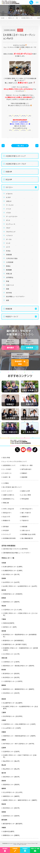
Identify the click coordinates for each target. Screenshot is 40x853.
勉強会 (8, 266)
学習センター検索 (27, 465)
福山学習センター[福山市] (11, 761)
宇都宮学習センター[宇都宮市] (13, 594)
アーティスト (10, 205)
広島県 (4, 748)
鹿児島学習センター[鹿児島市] (13, 824)
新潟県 (4, 670)
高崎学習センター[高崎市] (11, 602)
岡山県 (4, 765)
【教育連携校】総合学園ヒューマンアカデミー (17, 553)
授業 (7, 289)
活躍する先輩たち (8, 495)
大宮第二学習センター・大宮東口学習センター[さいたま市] (20, 614)
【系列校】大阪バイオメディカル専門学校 (15, 549)
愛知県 (4, 699)
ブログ (8, 228)
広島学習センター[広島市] (11, 751)
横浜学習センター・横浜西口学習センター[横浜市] (18, 666)
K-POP (8, 197)
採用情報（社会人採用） (29, 534)
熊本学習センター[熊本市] (11, 808)
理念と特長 (6, 458)
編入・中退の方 (26, 513)
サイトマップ (7, 534)
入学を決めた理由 (11, 258)
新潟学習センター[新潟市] (11, 673)
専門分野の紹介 (27, 469)
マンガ (8, 243)
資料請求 (10, 347)
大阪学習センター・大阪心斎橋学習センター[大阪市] (19, 724)
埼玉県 (4, 606)
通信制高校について (9, 465)
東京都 (4, 631)
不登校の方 (25, 520)
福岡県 (4, 788)
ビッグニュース (10, 224)
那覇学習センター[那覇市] (11, 835)
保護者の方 (25, 517)
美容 (7, 300)
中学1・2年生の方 (8, 509)
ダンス (8, 220)
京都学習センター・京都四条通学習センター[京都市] (19, 736)
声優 (7, 281)
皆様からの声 (26, 491)
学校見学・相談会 (20, 362)
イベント (8, 209)
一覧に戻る (20, 145)
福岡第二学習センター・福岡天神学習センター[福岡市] (20, 800)
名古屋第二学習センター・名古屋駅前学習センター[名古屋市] (20, 707)
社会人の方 (6, 517)
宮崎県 (4, 812)
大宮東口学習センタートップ (16, 156)
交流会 (8, 251)
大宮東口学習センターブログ (16, 164)
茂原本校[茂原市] (8, 623)
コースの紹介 (7, 469)
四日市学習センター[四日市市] (13, 716)
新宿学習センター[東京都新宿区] (13, 640)
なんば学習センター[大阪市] (12, 728)
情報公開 (6, 503)
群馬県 (4, 598)
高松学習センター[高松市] (11, 777)
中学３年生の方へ (27, 509)
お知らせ (8, 201)
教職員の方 (6, 520)
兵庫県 (4, 740)
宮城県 (4, 578)
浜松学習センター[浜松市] (11, 693)
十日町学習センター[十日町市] (13, 681)
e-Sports (9, 194)
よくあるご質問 (26, 495)
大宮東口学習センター (27, 18)
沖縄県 (4, 827)
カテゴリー (9, 187)
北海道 (4, 563)
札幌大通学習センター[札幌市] (13, 567)
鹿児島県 (4, 820)
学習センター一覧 (13, 18)
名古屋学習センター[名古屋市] (13, 703)
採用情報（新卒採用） (9, 538)
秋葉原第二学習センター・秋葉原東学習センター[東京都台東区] (20, 649)
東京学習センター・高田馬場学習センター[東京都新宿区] (20, 636)
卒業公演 (9, 274)
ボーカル (9, 239)
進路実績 (24, 477)
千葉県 (4, 619)
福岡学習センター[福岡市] (11, 796)
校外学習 (9, 293)
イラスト (8, 213)
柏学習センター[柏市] (10, 627)
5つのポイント (7, 473)
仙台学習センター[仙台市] (11, 582)
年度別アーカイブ (12, 316)
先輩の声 (9, 171)
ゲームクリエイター (12, 216)
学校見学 (6, 530)
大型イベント (10, 285)
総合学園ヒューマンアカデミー (15, 296)
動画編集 (9, 270)
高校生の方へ (7, 513)
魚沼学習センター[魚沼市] (11, 677)
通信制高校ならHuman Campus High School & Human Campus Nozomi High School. (20, 844)
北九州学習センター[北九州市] (13, 792)
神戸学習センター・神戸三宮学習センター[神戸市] (18, 744)
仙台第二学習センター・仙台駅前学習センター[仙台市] (20, 586)
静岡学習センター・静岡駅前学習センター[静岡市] (18, 689)
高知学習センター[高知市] (11, 784)
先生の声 (9, 179)
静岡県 (4, 685)
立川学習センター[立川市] (11, 654)
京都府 (4, 732)
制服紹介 (24, 473)
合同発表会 (9, 277)
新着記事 (9, 309)
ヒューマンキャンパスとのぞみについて (15, 461)
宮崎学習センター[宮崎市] (11, 816)
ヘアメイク (9, 235)
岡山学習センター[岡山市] (11, 769)
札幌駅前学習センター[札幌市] (13, 570)
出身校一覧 (6, 477)
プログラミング (10, 232)
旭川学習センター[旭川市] (11, 574)
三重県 (4, 712)
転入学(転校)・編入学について (12, 487)
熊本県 (4, 804)
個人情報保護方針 (27, 538)
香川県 (4, 773)
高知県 (4, 781)
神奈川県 (4, 658)
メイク (8, 247)
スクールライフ (7, 491)
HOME (2, 18)
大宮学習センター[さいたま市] (12, 610)
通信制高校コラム (8, 499)
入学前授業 (9, 262)
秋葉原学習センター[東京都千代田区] (15, 644)
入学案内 (6, 483)
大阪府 (4, 720)
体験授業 (9, 255)
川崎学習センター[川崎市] (11, 662)
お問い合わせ (26, 530)
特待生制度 (25, 499)
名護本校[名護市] (8, 831)
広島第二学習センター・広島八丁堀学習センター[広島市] (20, 756)
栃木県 (4, 590)
